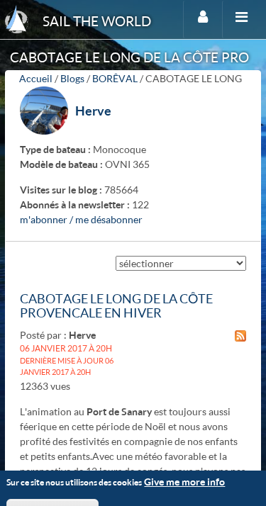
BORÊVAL (115, 78)
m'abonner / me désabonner (81, 219)
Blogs (72, 78)
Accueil (35, 78)
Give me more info (184, 482)
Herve (93, 110)
